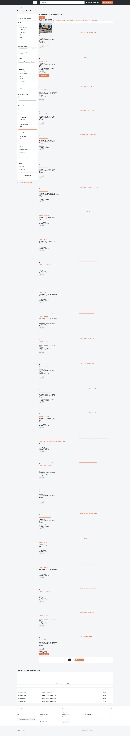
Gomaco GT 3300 (43, 61)
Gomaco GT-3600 (43, 167)
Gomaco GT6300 (43, 89)
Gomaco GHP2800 (44, 215)
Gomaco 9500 (42, 292)
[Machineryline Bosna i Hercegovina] (24, 2)
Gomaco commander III (45, 465)
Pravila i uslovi (43, 712)
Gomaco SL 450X (43, 366)
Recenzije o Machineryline (45, 719)
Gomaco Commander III (45, 36)
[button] (40, 47)
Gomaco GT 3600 (43, 138)
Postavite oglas (44, 75)
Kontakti (19, 716)
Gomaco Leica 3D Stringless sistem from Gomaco (52, 441)
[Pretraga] (41, 2)
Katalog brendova (43, 721)
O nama (19, 712)
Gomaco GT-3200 (43, 114)
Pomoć (18, 714)
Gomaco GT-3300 (43, 567)
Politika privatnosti (44, 714)
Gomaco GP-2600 (43, 316)
